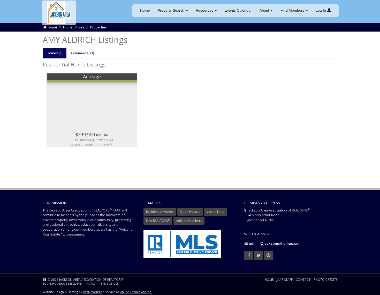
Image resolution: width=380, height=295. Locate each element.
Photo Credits (325, 279)
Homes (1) (54, 53)
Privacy (91, 283)
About (265, 10)
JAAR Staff (285, 279)
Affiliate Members (189, 220)
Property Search (171, 10)
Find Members (292, 10)
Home (145, 10)
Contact (303, 279)
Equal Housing (54, 283)
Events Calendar (238, 10)
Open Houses (190, 211)
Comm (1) (82, 53)
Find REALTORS (158, 220)
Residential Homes (159, 211)
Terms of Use (109, 283)
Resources (205, 10)
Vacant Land (215, 211)
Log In (321, 10)
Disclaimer (75, 283)
